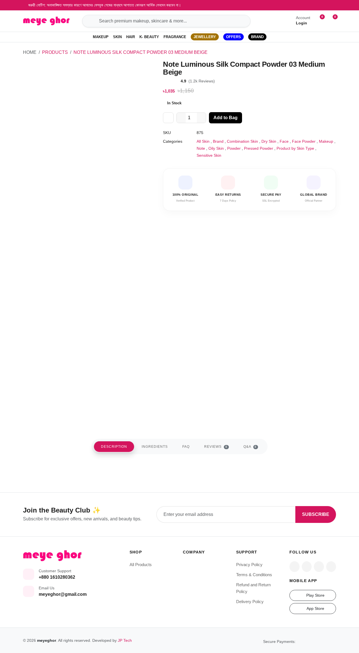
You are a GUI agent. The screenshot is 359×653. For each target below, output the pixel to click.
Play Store (315, 595)
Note (201, 148)
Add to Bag (225, 117)
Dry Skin (268, 141)
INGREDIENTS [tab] (155, 447)
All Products (141, 564)
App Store (314, 608)
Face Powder (304, 141)
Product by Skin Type (295, 148)
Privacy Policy (249, 564)
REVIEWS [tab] (215, 447)
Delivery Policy (250, 601)
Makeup (326, 141)
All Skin (203, 141)
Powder (234, 148)
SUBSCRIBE (315, 514)
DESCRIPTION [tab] (114, 447)
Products (55, 52)
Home (29, 52)
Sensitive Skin (209, 155)
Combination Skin (242, 141)
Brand (218, 141)
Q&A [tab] (250, 447)
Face (284, 141)
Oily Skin (216, 148)
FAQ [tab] (186, 447)
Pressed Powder (258, 148)
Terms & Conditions (254, 575)
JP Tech (125, 640)
